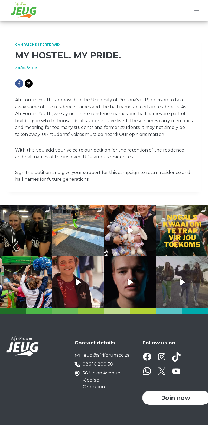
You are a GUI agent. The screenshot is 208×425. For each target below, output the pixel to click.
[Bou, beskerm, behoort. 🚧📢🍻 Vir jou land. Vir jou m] (130, 282)
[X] (29, 83)
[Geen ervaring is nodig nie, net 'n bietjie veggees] (26, 230)
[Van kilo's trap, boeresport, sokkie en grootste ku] (26, 282)
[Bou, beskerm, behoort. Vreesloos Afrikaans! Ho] (182, 282)
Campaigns (26, 44)
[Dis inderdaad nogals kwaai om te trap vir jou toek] (182, 230)
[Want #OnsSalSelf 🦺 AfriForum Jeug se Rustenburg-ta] (78, 230)
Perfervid (50, 44)
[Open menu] (196, 10)
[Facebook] (19, 83)
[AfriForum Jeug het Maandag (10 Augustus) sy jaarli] (78, 282)
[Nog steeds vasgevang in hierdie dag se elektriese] (130, 230)
